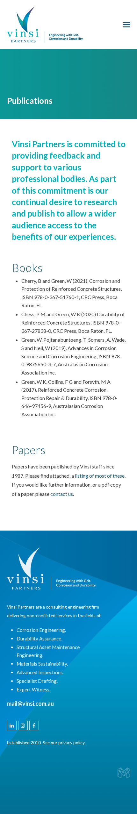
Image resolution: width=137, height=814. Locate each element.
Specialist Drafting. (37, 681)
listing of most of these (100, 476)
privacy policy (71, 742)
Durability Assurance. (39, 638)
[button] (126, 24)
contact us (61, 494)
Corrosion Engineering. (41, 630)
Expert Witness (33, 689)
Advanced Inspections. (40, 672)
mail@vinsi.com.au (30, 703)
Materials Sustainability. (42, 664)
